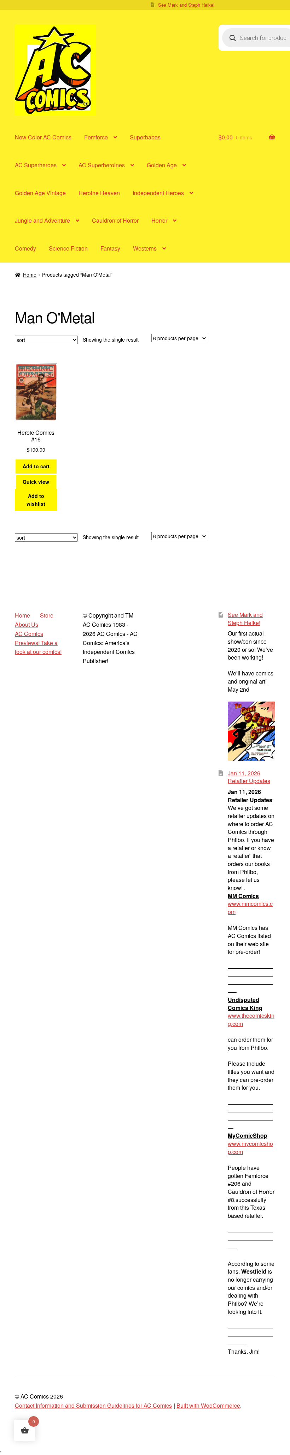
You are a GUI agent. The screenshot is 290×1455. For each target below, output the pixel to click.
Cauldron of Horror (115, 220)
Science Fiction (68, 248)
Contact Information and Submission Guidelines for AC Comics (93, 1405)
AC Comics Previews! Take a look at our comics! (38, 643)
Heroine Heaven (99, 193)
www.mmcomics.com (250, 908)
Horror (159, 220)
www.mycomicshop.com (250, 1148)
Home (29, 274)
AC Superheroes (36, 165)
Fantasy (110, 248)
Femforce (96, 137)
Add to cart (36, 466)
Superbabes (145, 137)
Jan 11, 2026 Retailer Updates (249, 777)
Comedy (25, 248)
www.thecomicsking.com (251, 1019)
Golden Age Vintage (40, 193)
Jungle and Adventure (42, 220)
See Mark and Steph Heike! (186, 4)
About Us (26, 624)
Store (46, 615)
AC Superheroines (102, 165)
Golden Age (162, 165)
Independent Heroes (158, 193)
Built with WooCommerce (208, 1405)
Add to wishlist (36, 499)
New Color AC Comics (43, 137)
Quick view (36, 481)
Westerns (145, 248)
